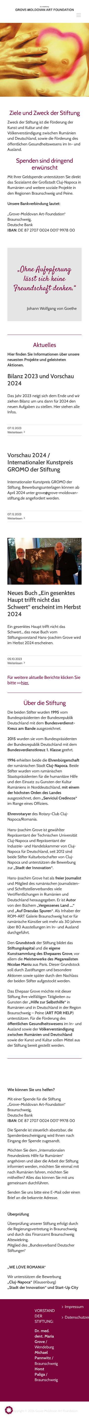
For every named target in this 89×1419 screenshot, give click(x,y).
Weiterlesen (14, 432)
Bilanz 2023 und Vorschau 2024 (40, 380)
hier (24, 683)
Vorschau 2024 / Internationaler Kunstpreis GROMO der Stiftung (40, 462)
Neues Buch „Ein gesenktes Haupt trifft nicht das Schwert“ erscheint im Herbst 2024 (44, 603)
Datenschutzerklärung (72, 1317)
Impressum (72, 1306)
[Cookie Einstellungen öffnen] (9, 1412)
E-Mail (55, 1192)
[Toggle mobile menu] (79, 15)
